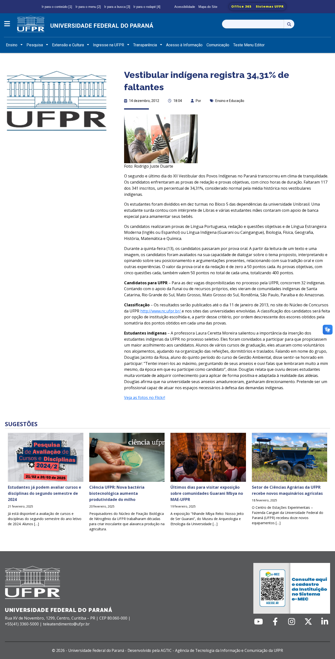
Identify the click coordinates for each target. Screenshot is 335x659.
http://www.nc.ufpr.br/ (161, 311)
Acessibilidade (184, 7)
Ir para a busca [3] (117, 7)
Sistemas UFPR (270, 6)
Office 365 (241, 6)
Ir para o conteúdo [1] (57, 7)
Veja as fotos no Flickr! (144, 397)
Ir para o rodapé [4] (146, 7)
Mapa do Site (207, 7)
